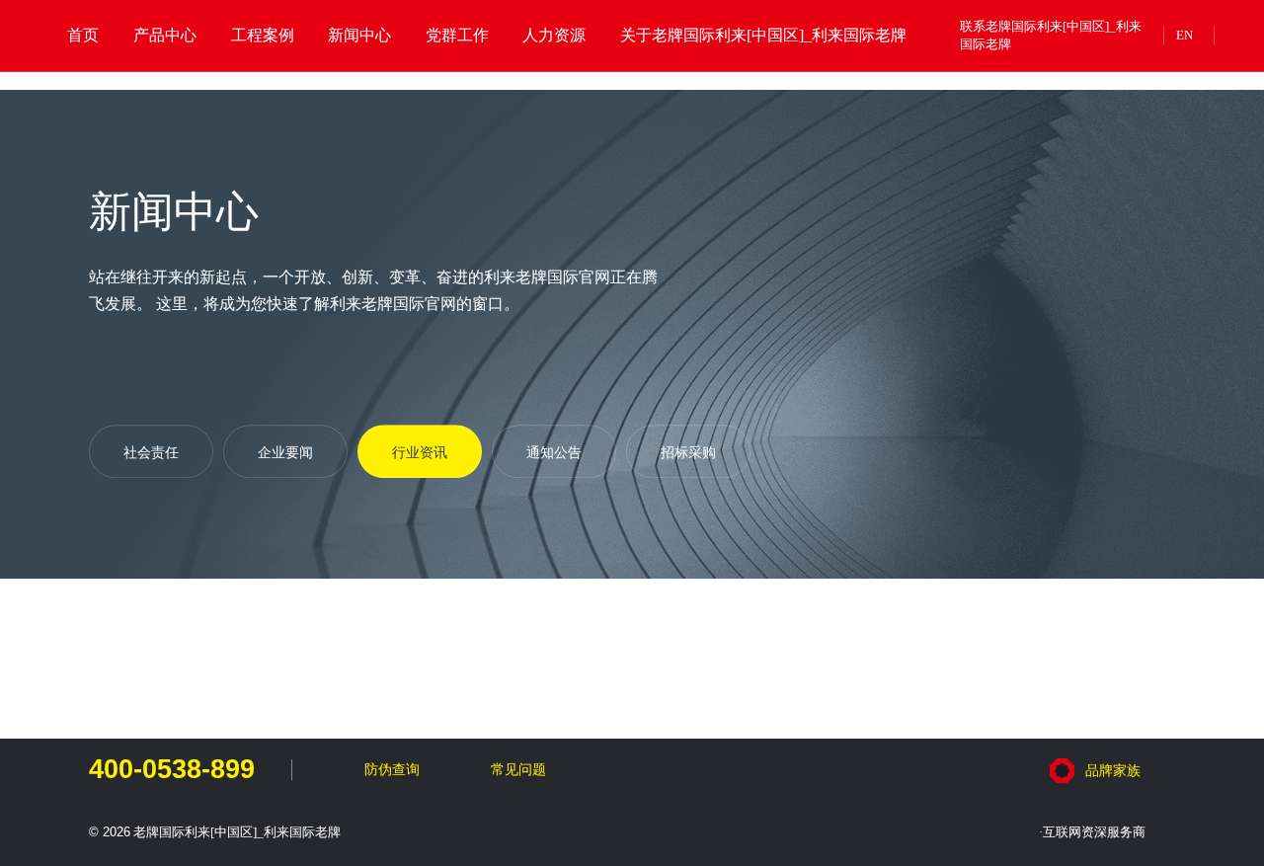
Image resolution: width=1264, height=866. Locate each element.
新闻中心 (359, 35)
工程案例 (262, 35)
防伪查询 (391, 769)
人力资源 (554, 35)
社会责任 (151, 452)
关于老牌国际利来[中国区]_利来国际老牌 (763, 35)
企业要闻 (285, 452)
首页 (83, 35)
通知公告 (554, 452)
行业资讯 (419, 452)
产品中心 (165, 35)
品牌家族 (1113, 770)
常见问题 (518, 769)
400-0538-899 (172, 769)
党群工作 (457, 35)
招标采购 (688, 452)
